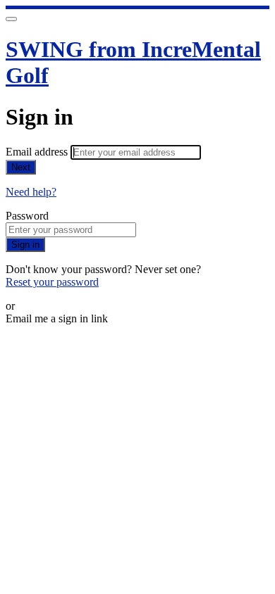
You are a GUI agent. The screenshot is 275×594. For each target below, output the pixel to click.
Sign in (25, 244)
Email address (38, 152)
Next (20, 167)
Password (27, 216)
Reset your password (52, 282)
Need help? (31, 192)
